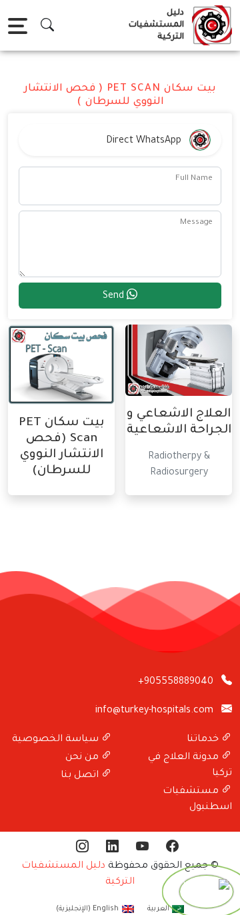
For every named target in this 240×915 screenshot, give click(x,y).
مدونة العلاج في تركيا (190, 765)
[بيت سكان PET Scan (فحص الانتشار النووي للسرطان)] (61, 366)
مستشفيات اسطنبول (197, 799)
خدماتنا (204, 739)
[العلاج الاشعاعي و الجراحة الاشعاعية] (178, 361)
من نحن (83, 757)
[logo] (209, 25)
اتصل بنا (81, 775)
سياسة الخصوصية (56, 739)
